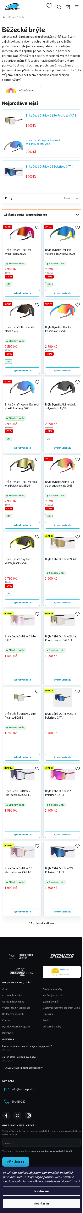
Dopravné (7, 1033)
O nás (5, 989)
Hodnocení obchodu (13, 1014)
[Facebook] (6, 1115)
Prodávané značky (52, 989)
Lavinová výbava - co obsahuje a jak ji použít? (27, 1046)
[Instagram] (28, 1115)
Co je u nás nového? (13, 995)
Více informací (70, 1181)
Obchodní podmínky (13, 1001)
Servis (46, 1020)
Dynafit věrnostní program (16, 1026)
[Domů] (3, 17)
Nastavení (41, 1191)
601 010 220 (18, 1102)
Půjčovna (48, 1014)
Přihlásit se (15, 1162)
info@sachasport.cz (24, 1089)
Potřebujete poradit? (53, 995)
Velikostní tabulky (52, 1026)
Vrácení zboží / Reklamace (16, 1008)
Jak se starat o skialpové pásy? (19, 1057)
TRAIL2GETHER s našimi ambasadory (22, 1068)
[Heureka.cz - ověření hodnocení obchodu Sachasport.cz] (61, 972)
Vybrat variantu (22, 293)
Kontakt (6, 1020)
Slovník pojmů (50, 1001)
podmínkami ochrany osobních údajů (52, 1151)
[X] (17, 1115)
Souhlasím (41, 1203)
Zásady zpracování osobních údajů (61, 1008)
